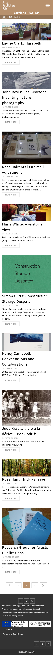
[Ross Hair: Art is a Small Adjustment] (26, 148)
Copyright (7, 629)
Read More (11, 62)
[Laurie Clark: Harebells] (26, 31)
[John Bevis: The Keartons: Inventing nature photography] (26, 80)
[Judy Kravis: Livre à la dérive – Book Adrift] (26, 408)
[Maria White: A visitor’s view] (26, 212)
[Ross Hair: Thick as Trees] (26, 467)
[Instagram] (32, 601)
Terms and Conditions (13, 634)
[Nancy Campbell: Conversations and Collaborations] (26, 342)
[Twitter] (26, 601)
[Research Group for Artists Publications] (26, 526)
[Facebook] (20, 601)
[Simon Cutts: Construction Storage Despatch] (26, 274)
